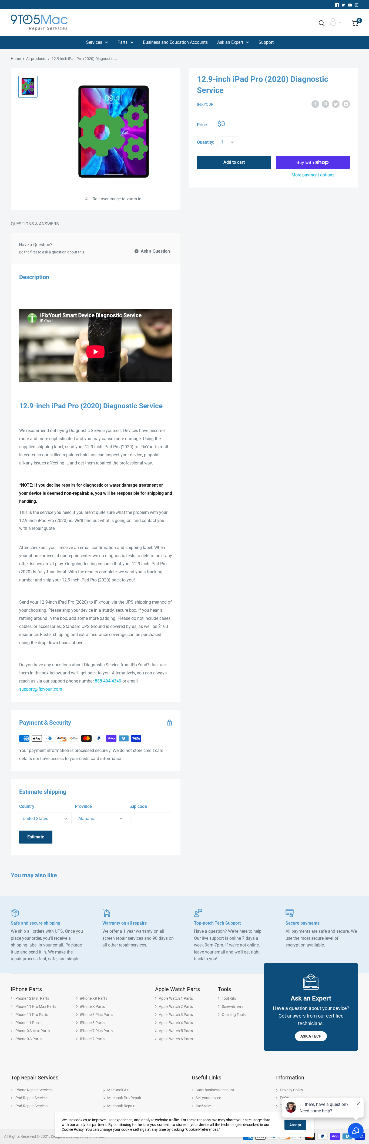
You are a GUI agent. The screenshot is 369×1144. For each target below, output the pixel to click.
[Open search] (322, 23)
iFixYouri (205, 104)
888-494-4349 (108, 681)
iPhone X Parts (92, 1006)
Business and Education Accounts (175, 42)
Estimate (35, 836)
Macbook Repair (121, 1106)
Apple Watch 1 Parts (176, 998)
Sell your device (208, 1098)
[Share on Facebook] (315, 104)
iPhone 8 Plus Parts (96, 1014)
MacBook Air (118, 1090)
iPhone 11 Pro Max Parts (35, 1006)
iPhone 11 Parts (28, 1023)
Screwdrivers (232, 1006)
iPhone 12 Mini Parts (32, 998)
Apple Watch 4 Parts (176, 1023)
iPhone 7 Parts (92, 1039)
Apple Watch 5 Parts (176, 1031)
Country (26, 806)
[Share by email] (346, 104)
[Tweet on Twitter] (336, 104)
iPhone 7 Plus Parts (96, 1031)
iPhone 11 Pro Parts (31, 1014)
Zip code (138, 806)
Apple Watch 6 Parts (176, 1039)
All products (36, 58)
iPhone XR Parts (93, 998)
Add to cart (234, 162)
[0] (352, 23)
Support (266, 42)
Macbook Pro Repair (124, 1098)
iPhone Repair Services (33, 1090)
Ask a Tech (310, 1036)
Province (83, 806)
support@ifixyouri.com (40, 689)
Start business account (215, 1090)
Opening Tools (234, 1014)
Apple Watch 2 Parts (176, 1006)
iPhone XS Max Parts (32, 1031)
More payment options (312, 175)
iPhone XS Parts (28, 1039)
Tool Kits (229, 998)
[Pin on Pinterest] (325, 104)
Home (16, 58)
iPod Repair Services (31, 1098)
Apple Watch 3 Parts (176, 1014)
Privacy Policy (291, 1090)
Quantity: (205, 142)
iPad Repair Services (31, 1106)
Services (94, 42)
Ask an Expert (230, 42)
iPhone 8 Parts (92, 1023)
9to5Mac (203, 1106)
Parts (123, 42)
